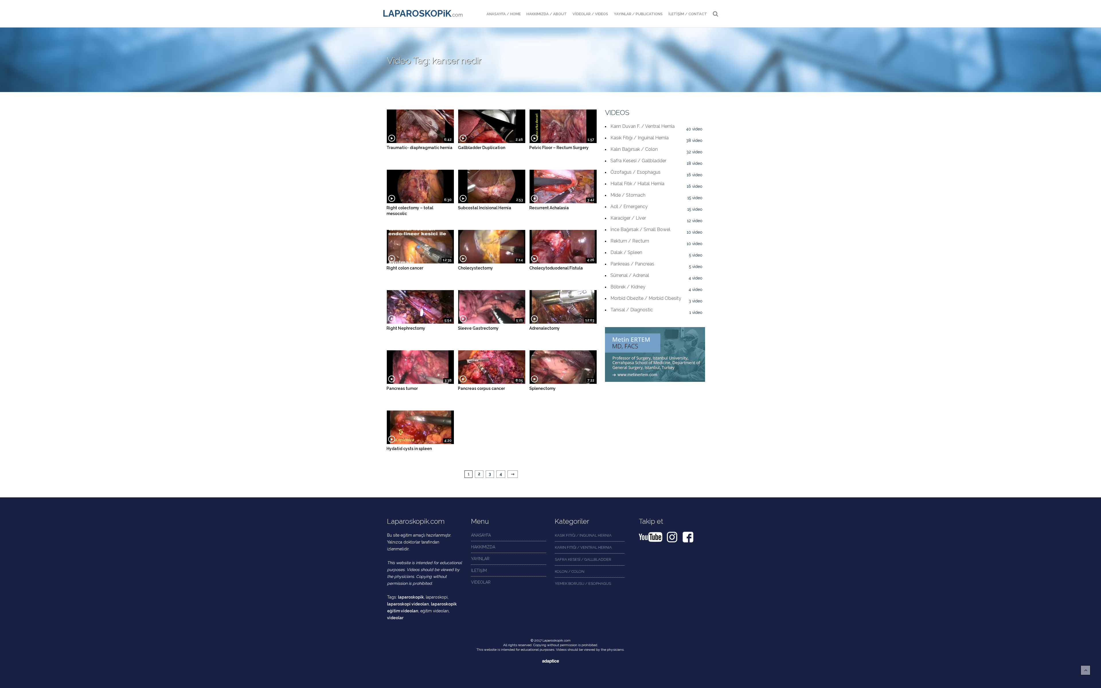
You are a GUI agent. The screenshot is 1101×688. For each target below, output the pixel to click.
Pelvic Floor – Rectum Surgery (559, 147)
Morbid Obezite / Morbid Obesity (645, 298)
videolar (395, 617)
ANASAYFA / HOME (504, 14)
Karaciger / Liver (628, 218)
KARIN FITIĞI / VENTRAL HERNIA (583, 547)
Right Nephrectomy (405, 328)
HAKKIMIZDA (483, 547)
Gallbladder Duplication (481, 147)
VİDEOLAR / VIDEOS (590, 14)
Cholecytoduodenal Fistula (556, 268)
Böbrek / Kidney (627, 287)
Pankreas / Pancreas (632, 264)
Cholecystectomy (475, 268)
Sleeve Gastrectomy (478, 328)
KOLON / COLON (569, 571)
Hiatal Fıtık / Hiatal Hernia (637, 183)
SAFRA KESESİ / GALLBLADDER (583, 559)
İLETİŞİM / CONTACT (687, 14)
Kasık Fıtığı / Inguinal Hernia (639, 137)
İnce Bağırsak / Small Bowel (640, 229)
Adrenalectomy (544, 328)
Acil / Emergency (629, 206)
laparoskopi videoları (408, 604)
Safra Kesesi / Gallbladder (638, 160)
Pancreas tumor (402, 388)
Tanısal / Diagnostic (631, 309)
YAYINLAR (480, 558)
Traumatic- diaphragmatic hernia (419, 147)
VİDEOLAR (481, 582)
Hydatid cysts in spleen (409, 448)
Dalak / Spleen (626, 252)
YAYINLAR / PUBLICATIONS (638, 14)
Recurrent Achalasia (549, 208)
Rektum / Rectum (629, 241)
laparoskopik (411, 597)
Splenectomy (542, 388)
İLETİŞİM (479, 570)
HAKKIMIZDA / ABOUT (546, 14)
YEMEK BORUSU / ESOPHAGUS (583, 583)
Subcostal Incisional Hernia (484, 208)
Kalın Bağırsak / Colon (634, 149)
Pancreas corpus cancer (481, 388)
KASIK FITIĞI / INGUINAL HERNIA (583, 535)
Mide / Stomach (627, 195)
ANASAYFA (481, 535)
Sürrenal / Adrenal (629, 275)
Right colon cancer (404, 268)
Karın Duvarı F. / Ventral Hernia (642, 126)
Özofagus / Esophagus (635, 172)
